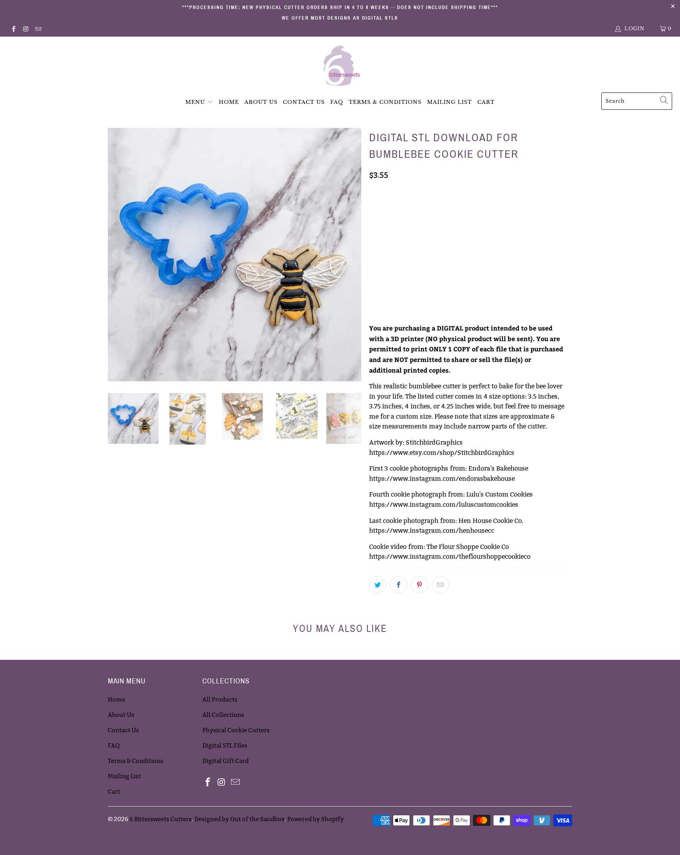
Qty (374, 290)
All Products (219, 699)
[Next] (354, 254)
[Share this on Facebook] (398, 584)
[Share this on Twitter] (377, 584)
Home (229, 102)
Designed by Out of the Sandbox (239, 819)
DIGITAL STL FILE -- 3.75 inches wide (421, 228)
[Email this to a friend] (440, 584)
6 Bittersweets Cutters (160, 819)
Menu (195, 102)
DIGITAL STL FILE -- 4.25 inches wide (421, 267)
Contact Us (304, 102)
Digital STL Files (224, 745)
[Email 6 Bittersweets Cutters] (38, 28)
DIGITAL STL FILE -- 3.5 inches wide (419, 208)
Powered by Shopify (315, 819)
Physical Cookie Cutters (236, 730)
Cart (486, 102)
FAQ (336, 102)
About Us (260, 102)
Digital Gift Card (225, 761)
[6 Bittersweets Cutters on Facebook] (13, 28)
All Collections (223, 714)
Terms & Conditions (385, 102)
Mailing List (449, 102)
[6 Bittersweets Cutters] (340, 66)
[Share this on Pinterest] (419, 584)
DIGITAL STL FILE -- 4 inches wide (417, 247)
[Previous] (115, 254)
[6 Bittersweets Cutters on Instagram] (25, 28)
